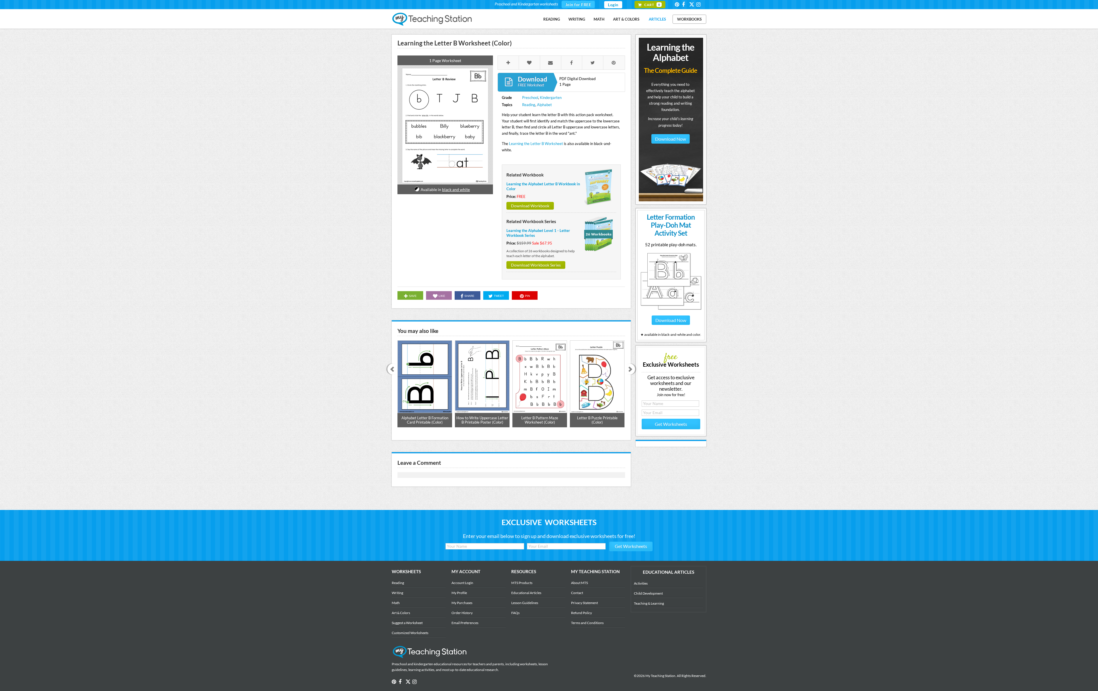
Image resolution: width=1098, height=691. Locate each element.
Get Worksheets (671, 424)
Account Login (462, 583)
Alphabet (544, 104)
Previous (391, 369)
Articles (657, 19)
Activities (641, 583)
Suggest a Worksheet (407, 623)
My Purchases (461, 603)
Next (631, 369)
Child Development (648, 593)
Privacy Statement (584, 603)
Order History (462, 613)
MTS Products (521, 583)
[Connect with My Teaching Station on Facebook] (685, 4)
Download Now (670, 139)
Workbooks (689, 19)
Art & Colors (626, 19)
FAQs (515, 613)
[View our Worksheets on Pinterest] (678, 4)
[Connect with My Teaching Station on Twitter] (692, 4)
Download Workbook (530, 205)
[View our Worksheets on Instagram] (699, 4)
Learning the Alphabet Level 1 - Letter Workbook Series (538, 233)
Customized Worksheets (410, 633)
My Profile (459, 593)
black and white (456, 189)
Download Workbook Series (536, 265)
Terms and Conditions (587, 623)
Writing (576, 19)
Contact (577, 593)
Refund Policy (581, 613)
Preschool (530, 97)
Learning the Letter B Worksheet (536, 143)
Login (613, 4)
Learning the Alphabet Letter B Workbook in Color (543, 186)
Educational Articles (526, 593)
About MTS (579, 583)
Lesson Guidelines (524, 603)
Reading (551, 19)
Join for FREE (578, 4)
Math (599, 19)
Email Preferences (464, 623)
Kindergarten (551, 97)
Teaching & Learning (649, 603)
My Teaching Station (432, 19)
